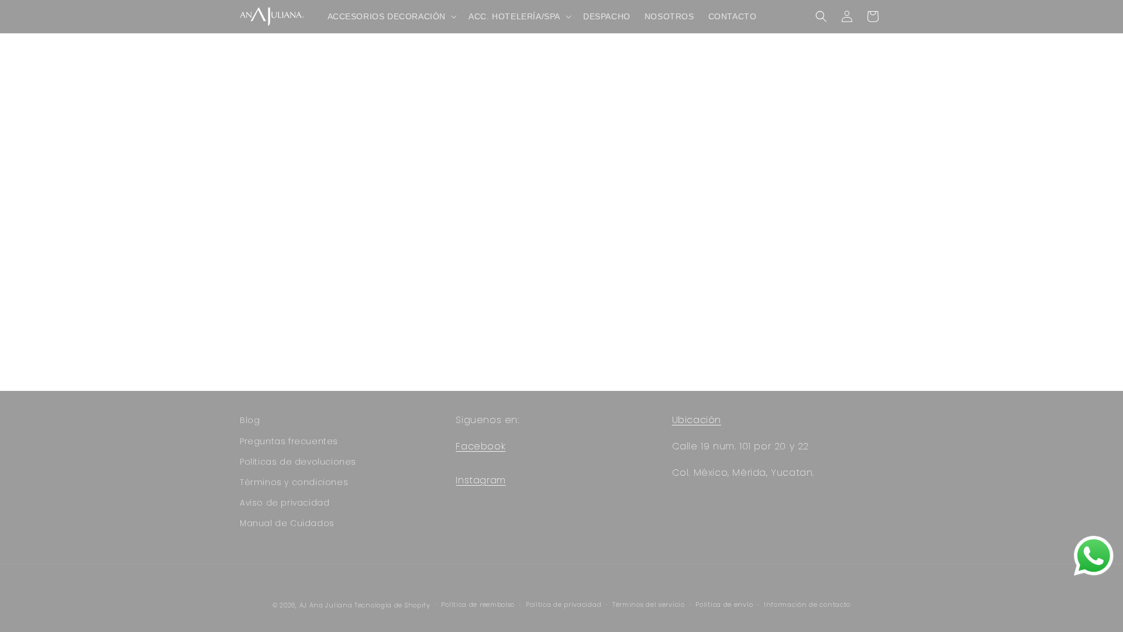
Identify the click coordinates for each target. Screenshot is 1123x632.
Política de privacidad (563, 604)
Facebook (480, 446)
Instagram (480, 480)
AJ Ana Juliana (326, 605)
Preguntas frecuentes (289, 441)
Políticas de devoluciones (298, 462)
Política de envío (724, 604)
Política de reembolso (478, 604)
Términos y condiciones (294, 482)
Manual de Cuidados (287, 523)
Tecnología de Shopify (392, 605)
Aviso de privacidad (284, 503)
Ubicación (696, 420)
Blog (250, 420)
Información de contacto (807, 604)
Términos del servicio (648, 604)
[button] (391, 16)
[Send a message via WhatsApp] (1093, 556)
